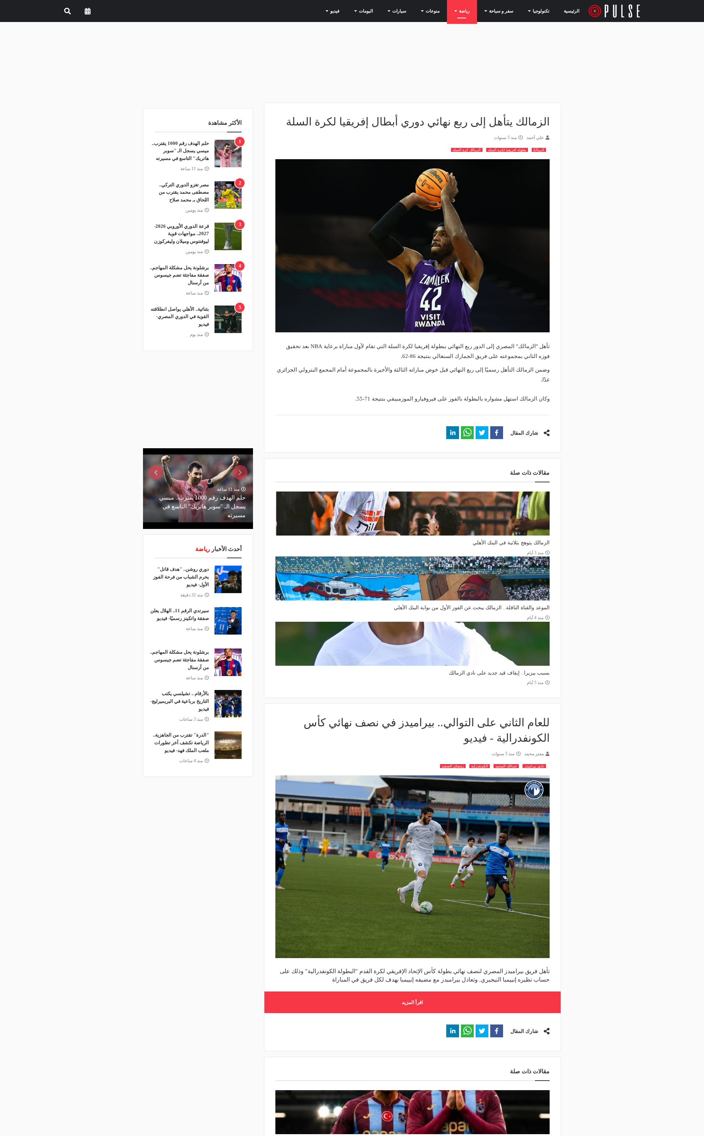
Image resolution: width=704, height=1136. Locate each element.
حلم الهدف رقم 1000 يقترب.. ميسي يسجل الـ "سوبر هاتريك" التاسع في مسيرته (180, 150)
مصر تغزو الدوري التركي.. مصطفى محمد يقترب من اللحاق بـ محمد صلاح (184, 192)
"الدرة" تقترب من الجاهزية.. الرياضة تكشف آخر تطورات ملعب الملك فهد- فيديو (181, 742)
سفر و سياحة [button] (504, 10)
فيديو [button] (353, 10)
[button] (496, 432)
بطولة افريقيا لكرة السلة (507, 150)
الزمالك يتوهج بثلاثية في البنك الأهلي (511, 542)
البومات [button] (381, 10)
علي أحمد (535, 137)
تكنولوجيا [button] (539, 10)
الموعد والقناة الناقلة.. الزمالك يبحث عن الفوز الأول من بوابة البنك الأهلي (472, 607)
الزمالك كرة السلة (467, 150)
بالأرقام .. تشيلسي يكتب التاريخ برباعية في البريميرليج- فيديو (179, 701)
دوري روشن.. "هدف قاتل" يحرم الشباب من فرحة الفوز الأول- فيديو (181, 576)
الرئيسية (572, 11)
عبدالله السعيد (506, 766)
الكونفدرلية (479, 766)
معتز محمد (534, 753)
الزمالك (539, 150)
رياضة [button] (471, 10)
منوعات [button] (441, 10)
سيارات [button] (411, 10)
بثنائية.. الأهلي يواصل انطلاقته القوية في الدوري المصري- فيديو (180, 316)
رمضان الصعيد (453, 766)
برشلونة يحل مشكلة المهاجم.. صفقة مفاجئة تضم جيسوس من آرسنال (179, 275)
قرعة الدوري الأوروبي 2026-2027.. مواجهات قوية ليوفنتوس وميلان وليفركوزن (181, 233)
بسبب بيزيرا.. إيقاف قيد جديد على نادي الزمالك (499, 673)
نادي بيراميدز (534, 766)
